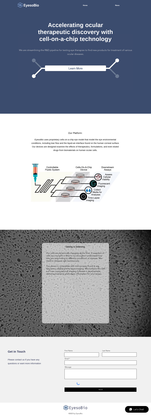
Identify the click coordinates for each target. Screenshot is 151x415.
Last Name (106, 350)
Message (68, 367)
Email (67, 358)
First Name (69, 350)
